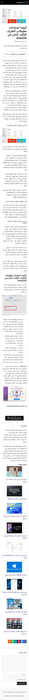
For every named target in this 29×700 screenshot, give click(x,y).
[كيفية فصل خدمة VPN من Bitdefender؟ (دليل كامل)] (14, 552)
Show (7, 54)
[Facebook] (25, 641)
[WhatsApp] (12, 641)
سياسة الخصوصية (20, 695)
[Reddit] (9, 641)
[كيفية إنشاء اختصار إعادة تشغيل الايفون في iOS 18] (14, 532)
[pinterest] (18, 641)
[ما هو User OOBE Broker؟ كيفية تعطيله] (14, 571)
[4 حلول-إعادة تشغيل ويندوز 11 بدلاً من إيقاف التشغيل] (14, 512)
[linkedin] (15, 641)
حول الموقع (7, 695)
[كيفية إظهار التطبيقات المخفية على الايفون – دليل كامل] (14, 628)
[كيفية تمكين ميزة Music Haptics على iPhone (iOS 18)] (14, 588)
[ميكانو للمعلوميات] (22, 2)
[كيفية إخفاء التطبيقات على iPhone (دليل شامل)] (14, 608)
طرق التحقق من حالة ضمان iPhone (17, 499)
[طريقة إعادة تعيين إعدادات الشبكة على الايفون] (14, 475)
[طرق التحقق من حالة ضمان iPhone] (14, 495)
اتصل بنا (13, 695)
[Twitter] (21, 641)
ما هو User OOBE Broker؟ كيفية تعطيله (16, 575)
